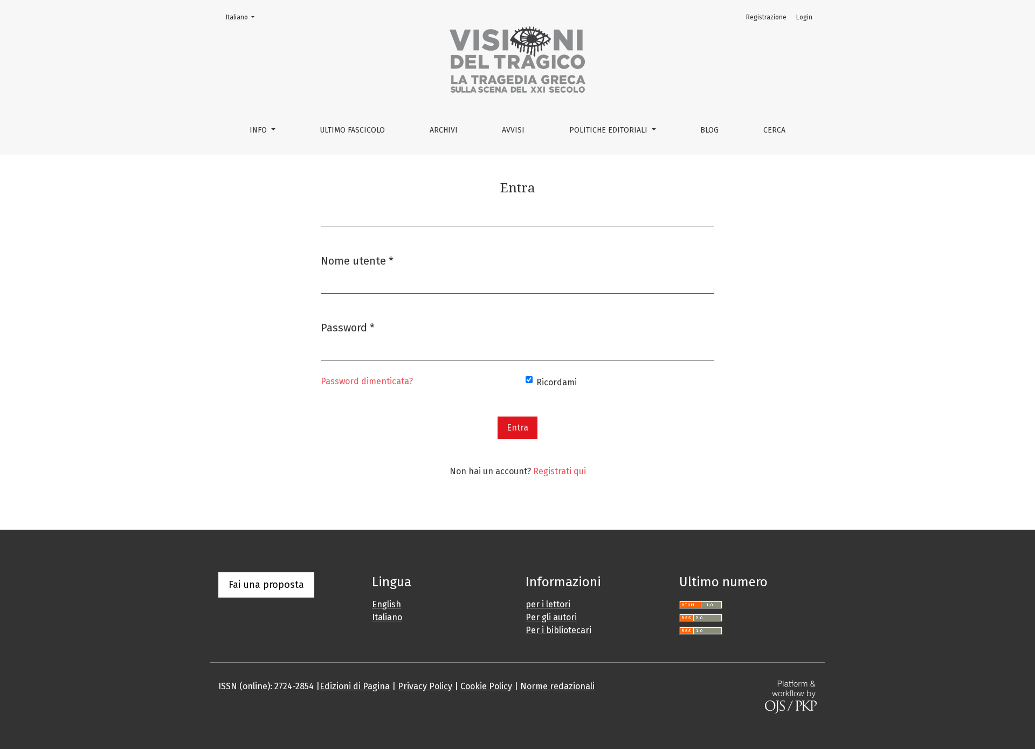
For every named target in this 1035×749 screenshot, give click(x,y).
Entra (517, 427)
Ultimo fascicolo (352, 130)
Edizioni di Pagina (355, 686)
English (386, 604)
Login (804, 17)
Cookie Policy (486, 686)
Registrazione (766, 17)
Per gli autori (551, 617)
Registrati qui (559, 471)
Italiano (243, 17)
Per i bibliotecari (558, 630)
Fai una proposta (266, 585)
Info (259, 130)
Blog (709, 130)
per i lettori (548, 604)
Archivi (444, 130)
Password (348, 327)
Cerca (774, 130)
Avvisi (513, 130)
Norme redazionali (557, 686)
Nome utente (357, 260)
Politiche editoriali (609, 130)
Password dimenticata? (367, 381)
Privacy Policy (425, 686)
